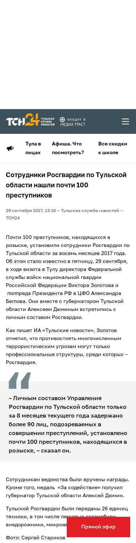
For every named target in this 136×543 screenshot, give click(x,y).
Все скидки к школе (112, 148)
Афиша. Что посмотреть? (68, 148)
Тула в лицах (33, 148)
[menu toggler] (125, 121)
